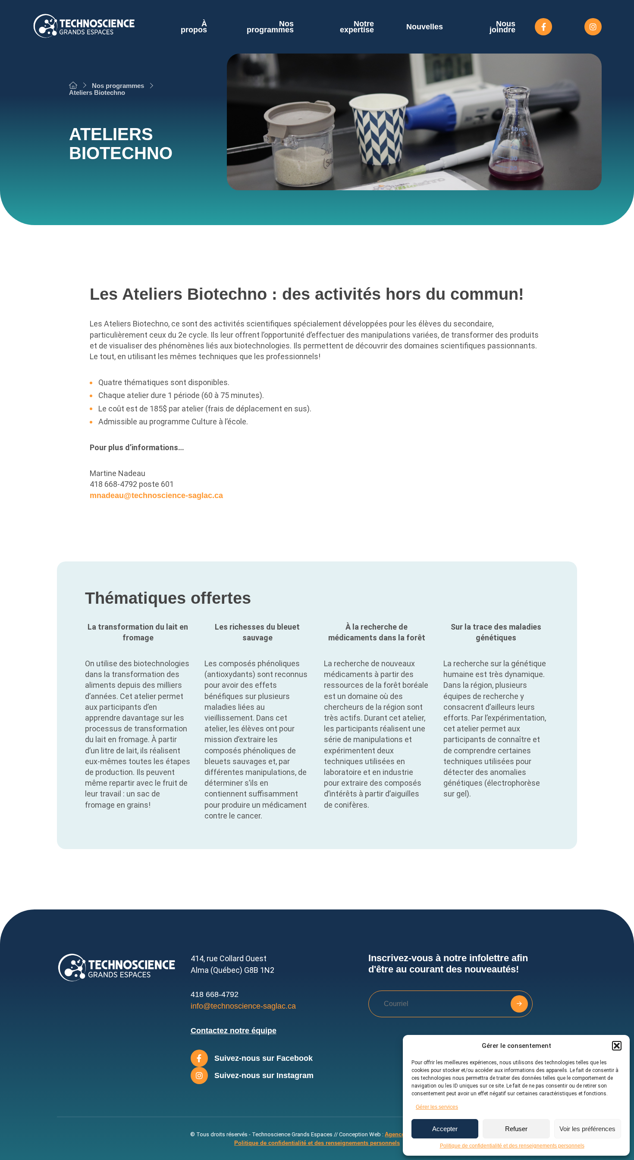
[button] (616, 1045)
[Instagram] (593, 26)
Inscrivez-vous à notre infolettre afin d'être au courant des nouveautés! (448, 964)
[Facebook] (543, 26)
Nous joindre (502, 27)
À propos (194, 27)
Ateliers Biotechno (97, 93)
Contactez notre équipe (233, 1030)
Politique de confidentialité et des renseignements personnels (512, 1146)
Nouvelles (424, 27)
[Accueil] (73, 85)
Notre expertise (357, 27)
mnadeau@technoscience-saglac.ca (156, 495)
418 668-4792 (215, 994)
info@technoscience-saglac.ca (243, 1006)
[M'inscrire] (519, 1004)
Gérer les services (437, 1107)
